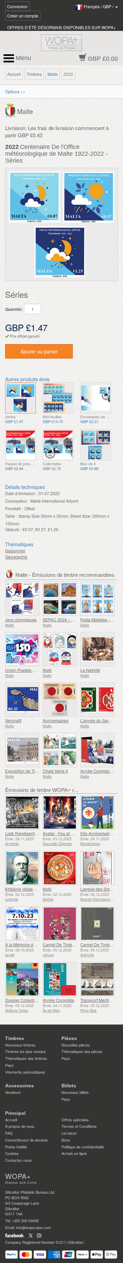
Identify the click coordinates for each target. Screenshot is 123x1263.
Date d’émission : (21, 493)
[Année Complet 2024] (97, 750)
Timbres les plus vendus (25, 1051)
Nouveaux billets (75, 1092)
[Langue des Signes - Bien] (97, 868)
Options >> (15, 91)
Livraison (69, 1133)
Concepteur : (17, 501)
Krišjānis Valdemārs (23, 889)
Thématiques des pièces (82, 1051)
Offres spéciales (75, 1119)
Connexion (17, 6)
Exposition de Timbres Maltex (32, 771)
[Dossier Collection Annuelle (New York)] (22, 979)
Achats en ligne (74, 1153)
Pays (9, 1065)
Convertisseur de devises (26, 1140)
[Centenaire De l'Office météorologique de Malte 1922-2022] (20, 398)
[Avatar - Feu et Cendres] (60, 812)
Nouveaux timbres (20, 1045)
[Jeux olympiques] (22, 599)
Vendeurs (13, 1092)
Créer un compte (22, 16)
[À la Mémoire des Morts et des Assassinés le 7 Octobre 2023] (22, 924)
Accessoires (19, 1085)
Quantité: (14, 309)
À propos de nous (20, 1126)
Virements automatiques (25, 1072)
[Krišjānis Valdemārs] (22, 868)
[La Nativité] (97, 649)
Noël (47, 670)
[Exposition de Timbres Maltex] (22, 750)
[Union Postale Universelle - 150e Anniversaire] (22, 649)
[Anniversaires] (60, 699)
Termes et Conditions (79, 1126)
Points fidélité (16, 1146)
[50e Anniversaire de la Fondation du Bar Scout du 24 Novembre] (97, 812)
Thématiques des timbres (26, 1058)
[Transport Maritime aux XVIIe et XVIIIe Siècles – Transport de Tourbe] (97, 979)
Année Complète (58, 1000)
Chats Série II (55, 771)
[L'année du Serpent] (97, 699)
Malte (52, 74)
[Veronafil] (22, 699)
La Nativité (90, 670)
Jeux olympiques (21, 619)
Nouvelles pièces (76, 1045)
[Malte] (11, 110)
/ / (99, 6)
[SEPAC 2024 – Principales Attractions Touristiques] (60, 599)
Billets (69, 1085)
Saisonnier (15, 550)
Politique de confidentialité (83, 1146)
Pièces (69, 1038)
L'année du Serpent (98, 720)
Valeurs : (13, 529)
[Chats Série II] (60, 750)
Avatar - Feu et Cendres (65, 833)
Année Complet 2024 (100, 771)
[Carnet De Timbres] (60, 924)
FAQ (9, 1133)
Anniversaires (55, 720)
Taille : (11, 516)
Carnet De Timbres (60, 944)
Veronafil (13, 720)
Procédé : (14, 508)
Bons (66, 1140)
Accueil (14, 74)
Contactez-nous (18, 1160)
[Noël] (60, 649)
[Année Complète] (60, 979)
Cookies (12, 1153)
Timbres (34, 74)
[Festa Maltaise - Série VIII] (97, 599)
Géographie (16, 557)
